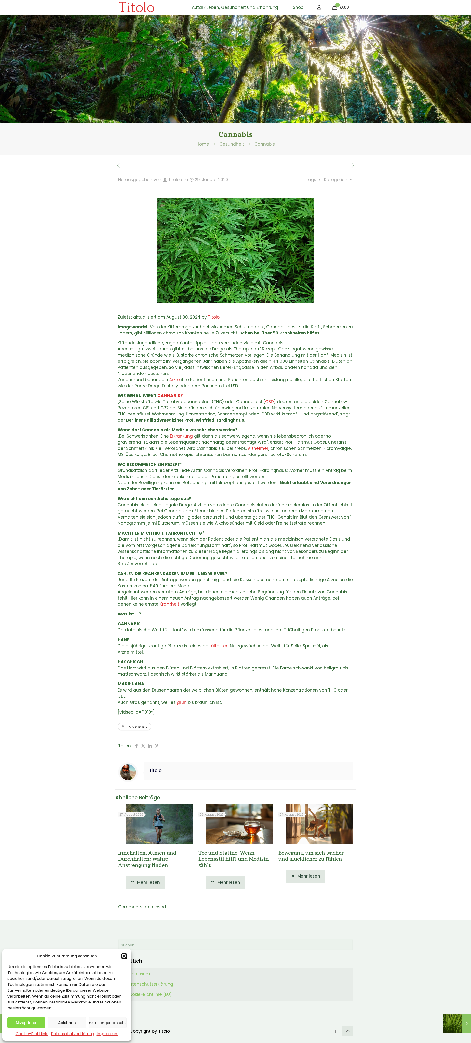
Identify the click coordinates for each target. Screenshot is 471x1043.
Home (202, 144)
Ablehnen (67, 1022)
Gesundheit (231, 144)
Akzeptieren (26, 1022)
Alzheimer (258, 448)
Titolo (136, 7)
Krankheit (169, 604)
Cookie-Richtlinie (32, 1034)
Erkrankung (181, 436)
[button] (124, 956)
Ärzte (174, 380)
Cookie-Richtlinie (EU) (149, 994)
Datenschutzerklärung (72, 1034)
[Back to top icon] (347, 1031)
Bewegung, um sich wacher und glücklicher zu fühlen (311, 855)
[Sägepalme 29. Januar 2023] (457, 1023)
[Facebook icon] (336, 1031)
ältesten (220, 646)
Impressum (107, 1034)
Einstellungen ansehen (108, 1022)
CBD (269, 402)
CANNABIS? (170, 396)
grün (182, 702)
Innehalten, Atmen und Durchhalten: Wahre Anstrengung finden (147, 858)
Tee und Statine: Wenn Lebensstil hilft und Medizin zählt (233, 858)
